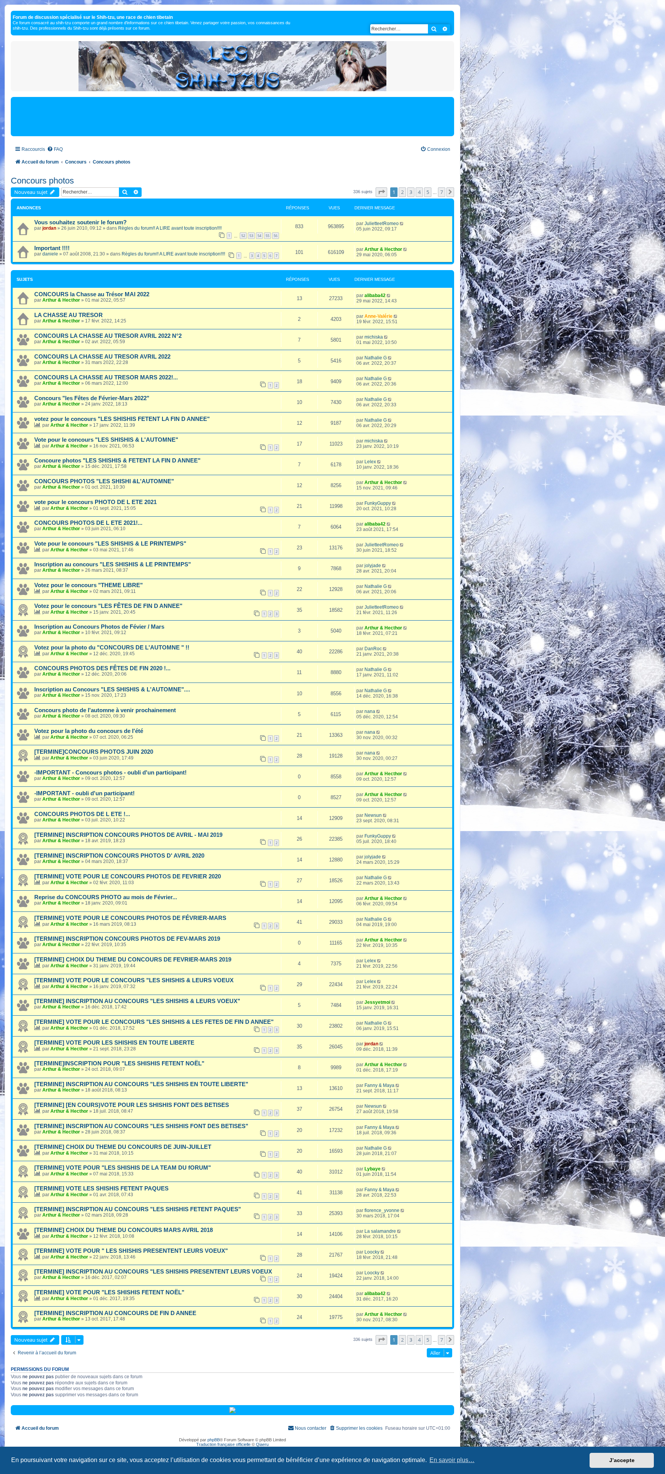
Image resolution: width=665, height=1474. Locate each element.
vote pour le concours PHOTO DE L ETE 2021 (95, 502)
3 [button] (410, 192)
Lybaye (372, 1169)
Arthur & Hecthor (383, 249)
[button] (381, 192)
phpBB (213, 1439)
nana (369, 711)
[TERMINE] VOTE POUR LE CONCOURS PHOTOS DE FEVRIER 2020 (127, 876)
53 (251, 235)
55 (267, 235)
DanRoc (373, 648)
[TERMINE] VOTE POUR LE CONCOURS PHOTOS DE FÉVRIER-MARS (130, 918)
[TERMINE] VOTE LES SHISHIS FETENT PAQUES (101, 1188)
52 (243, 235)
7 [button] (441, 192)
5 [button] (427, 192)
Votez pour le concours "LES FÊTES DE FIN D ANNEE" (108, 606)
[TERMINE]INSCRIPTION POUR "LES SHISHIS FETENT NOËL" (119, 1063)
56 (275, 235)
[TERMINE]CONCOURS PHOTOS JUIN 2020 (93, 752)
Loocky (371, 1252)
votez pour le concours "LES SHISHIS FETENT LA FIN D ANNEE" (122, 419)
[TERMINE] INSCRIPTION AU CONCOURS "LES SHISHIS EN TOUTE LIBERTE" (141, 1084)
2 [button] (402, 192)
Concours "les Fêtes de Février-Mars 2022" (91, 398)
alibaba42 (375, 295)
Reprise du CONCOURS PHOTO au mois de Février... (105, 897)
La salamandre (380, 1231)
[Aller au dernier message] (402, 223)
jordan (49, 228)
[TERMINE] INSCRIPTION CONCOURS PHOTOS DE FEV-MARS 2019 (127, 939)
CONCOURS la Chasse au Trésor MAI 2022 (91, 294)
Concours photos (42, 180)
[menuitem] (55, 149)
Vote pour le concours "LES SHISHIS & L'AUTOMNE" (106, 440)
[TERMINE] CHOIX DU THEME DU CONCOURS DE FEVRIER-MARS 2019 (132, 960)
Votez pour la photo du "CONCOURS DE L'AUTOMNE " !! (111, 647)
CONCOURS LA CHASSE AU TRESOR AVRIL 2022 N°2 (108, 336)
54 (259, 235)
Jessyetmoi (377, 1002)
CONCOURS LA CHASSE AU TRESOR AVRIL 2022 (102, 357)
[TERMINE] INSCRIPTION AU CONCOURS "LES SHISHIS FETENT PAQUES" (137, 1209)
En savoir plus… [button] (452, 1460)
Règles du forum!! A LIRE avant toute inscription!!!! (170, 228)
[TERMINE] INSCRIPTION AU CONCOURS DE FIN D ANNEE (115, 1313)
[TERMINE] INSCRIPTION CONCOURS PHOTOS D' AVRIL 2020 (119, 856)
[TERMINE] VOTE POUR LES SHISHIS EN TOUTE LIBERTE (114, 1043)
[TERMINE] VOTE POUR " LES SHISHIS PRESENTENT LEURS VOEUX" (131, 1251)
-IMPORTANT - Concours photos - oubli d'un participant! (110, 773)
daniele (50, 254)
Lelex (370, 461)
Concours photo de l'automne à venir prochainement (105, 710)
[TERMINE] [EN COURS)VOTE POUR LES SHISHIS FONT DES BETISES (131, 1105)
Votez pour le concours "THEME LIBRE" (88, 585)
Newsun (373, 815)
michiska (373, 337)
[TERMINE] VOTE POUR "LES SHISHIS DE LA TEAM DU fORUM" (122, 1168)
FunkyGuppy (377, 503)
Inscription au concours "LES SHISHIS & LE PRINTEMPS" (112, 564)
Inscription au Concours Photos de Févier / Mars (99, 627)
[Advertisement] (232, 116)
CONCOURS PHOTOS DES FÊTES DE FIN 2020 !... (102, 668)
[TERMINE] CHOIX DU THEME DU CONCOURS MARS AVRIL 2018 (123, 1230)
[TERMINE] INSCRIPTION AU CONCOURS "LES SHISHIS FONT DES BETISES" (141, 1126)
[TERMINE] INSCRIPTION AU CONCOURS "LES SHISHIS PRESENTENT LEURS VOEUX (153, 1272)
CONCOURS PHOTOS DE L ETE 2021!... (88, 523)
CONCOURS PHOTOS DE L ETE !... (82, 814)
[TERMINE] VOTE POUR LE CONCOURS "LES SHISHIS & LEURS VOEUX (134, 980)
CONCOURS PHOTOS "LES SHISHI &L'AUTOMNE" (104, 481)
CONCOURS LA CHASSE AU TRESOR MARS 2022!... (106, 377)
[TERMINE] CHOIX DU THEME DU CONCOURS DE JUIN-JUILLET (122, 1147)
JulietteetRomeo (381, 223)
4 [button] (419, 192)
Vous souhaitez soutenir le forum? (80, 222)
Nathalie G (375, 358)
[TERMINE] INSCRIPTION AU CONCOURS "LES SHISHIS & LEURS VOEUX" (137, 1001)
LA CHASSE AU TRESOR (68, 315)
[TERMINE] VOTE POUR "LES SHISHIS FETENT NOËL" (109, 1292)
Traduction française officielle (223, 1444)
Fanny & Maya (379, 1085)
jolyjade (372, 565)
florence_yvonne (381, 1210)
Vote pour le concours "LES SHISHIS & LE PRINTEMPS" (110, 544)
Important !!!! (52, 248)
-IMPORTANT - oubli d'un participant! (84, 793)
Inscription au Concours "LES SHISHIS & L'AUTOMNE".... (112, 689)
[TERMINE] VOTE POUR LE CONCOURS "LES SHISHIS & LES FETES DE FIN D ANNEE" (154, 1022)
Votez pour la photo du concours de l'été (88, 731)
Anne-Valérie (378, 316)
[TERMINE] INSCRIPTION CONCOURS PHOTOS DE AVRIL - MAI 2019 (128, 835)
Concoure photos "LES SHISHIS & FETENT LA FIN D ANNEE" (117, 460)
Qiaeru (262, 1444)
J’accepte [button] (622, 1460)
